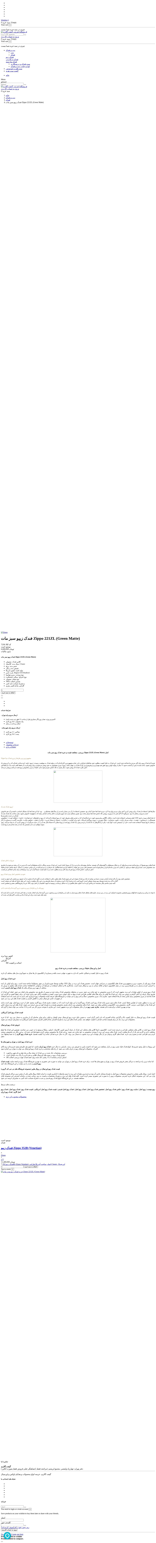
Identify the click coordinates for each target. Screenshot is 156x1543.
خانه (7, 75)
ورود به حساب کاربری (9, 1530)
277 (2, 1160)
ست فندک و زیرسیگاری (20, 64)
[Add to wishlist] (2, 695)
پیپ (12, 53)
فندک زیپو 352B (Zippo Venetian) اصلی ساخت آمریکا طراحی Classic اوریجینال (33, 1164)
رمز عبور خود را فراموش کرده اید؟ (15, 1527)
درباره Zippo (11, 747)
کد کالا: (8, 644)
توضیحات (9, 742)
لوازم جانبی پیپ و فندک (20, 66)
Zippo (3, 1155)
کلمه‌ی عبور (6, 1523)
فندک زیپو (10, 57)
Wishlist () (5, 20)
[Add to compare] (2, 697)
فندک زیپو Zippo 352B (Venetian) (21, 1148)
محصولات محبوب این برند (16, 1097)
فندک (13, 55)
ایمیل (3, 1518)
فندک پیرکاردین (12, 59)
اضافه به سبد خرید (8, 693)
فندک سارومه (11, 62)
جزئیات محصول (12, 745)
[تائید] (25, 1507)
